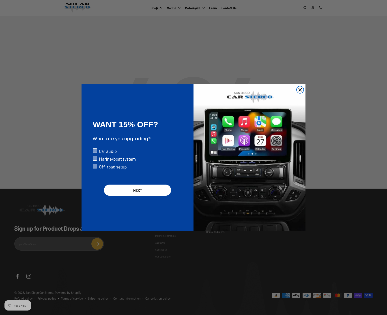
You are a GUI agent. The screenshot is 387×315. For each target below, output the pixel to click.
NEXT (137, 190)
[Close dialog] (300, 89)
